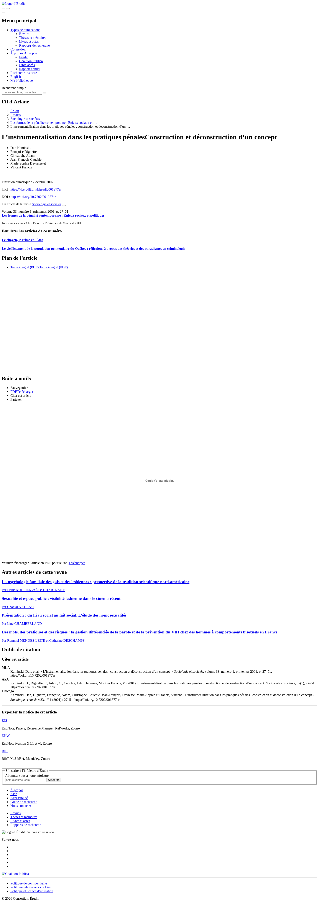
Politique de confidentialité (28, 883)
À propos (30, 53)
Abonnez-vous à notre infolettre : (27, 775)
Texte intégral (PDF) (24, 267)
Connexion (18, 49)
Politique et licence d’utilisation (31, 891)
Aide (13, 794)
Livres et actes (29, 41)
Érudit (23, 57)
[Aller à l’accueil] (13, 3)
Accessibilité (19, 798)
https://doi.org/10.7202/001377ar (33, 197)
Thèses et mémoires (32, 37)
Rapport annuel (29, 69)
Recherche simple (14, 88)
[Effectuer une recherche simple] (3, 8)
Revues (24, 34)
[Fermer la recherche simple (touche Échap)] (8, 8)
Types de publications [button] (25, 30)
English (15, 76)
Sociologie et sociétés (25, 119)
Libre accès (27, 65)
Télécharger (77, 563)
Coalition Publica (31, 61)
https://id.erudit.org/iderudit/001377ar (35, 189)
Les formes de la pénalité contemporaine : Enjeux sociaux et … (53, 122)
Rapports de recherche (34, 45)
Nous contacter (20, 806)
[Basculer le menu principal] (3, 12)
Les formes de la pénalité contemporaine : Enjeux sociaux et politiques (53, 215)
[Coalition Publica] (15, 874)
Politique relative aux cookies (30, 887)
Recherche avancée (23, 73)
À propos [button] (17, 53)
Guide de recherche (23, 802)
